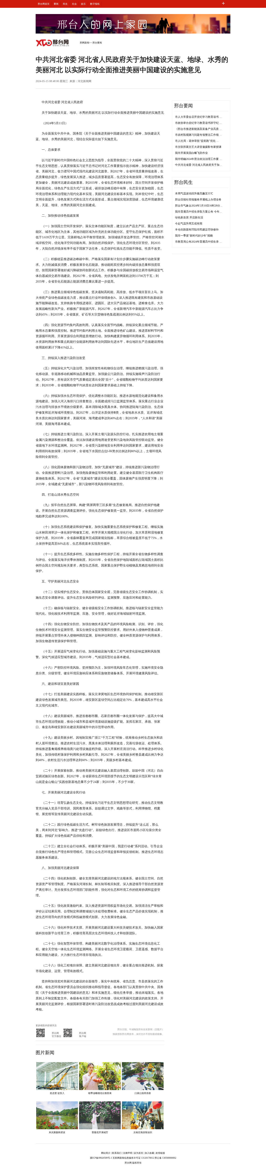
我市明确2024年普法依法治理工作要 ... (198, 159)
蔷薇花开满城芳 (100, 1132)
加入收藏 (149, 1153)
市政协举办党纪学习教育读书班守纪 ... (198, 122)
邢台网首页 (43, 4)
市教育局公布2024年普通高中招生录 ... (198, 241)
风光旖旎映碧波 (57, 1132)
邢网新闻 (84, 42)
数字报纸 (95, 4)
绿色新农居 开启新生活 (189, 217)
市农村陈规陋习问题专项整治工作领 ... (198, 134)
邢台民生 (183, 182)
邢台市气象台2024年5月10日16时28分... (198, 205)
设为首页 (138, 1153)
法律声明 (127, 1153)
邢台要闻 (97, 42)
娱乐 (83, 4)
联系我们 (116, 1153)
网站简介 (105, 1153)
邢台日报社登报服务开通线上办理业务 (198, 199)
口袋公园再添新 (143, 1093)
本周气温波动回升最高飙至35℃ (194, 193)
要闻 (56, 4)
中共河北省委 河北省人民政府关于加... (198, 164)
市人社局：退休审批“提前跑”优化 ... (197, 140)
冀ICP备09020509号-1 (101, 1158)
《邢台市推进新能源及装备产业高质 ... (198, 129)
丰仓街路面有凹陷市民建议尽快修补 (197, 229)
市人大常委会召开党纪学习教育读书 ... (198, 116)
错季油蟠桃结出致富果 (100, 1093)
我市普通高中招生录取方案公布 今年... (198, 211)
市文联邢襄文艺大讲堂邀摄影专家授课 (198, 146)
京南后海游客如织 (142, 1132)
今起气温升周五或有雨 (188, 223)
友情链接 (160, 1153)
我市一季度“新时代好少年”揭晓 (194, 235)
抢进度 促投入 (57, 1093)
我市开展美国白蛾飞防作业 (191, 153)
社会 (74, 4)
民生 (65, 4)
